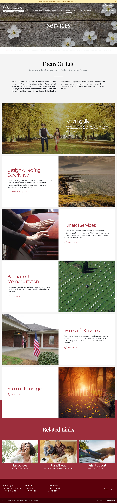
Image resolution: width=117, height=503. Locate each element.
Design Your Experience (20, 192)
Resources (20, 465)
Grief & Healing (55, 488)
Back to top (108, 489)
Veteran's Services (82, 330)
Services (29, 488)
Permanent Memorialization (23, 279)
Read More (73, 1)
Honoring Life (76, 121)
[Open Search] (115, 5)
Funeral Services (80, 225)
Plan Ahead (58, 465)
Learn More (72, 135)
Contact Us (53, 491)
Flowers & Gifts (9, 491)
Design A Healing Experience (24, 172)
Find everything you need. (20, 468)
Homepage (7, 485)
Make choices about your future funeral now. (58, 468)
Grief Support (97, 465)
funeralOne (111, 500)
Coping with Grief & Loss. (97, 468)
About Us (29, 485)
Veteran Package (24, 388)
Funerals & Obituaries (12, 488)
